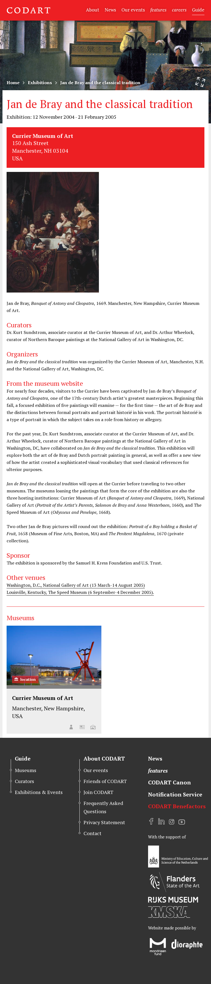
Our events (133, 10)
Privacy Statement (104, 822)
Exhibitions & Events (39, 792)
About (92, 10)
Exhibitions (40, 83)
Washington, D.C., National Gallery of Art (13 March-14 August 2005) (76, 585)
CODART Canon (169, 782)
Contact (92, 833)
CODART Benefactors (177, 806)
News (110, 10)
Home (13, 83)
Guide (198, 10)
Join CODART (98, 792)
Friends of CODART (105, 781)
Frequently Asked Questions (103, 807)
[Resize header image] (200, 82)
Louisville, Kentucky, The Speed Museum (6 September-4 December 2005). (80, 592)
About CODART (104, 758)
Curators (24, 781)
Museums (25, 770)
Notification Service (175, 794)
